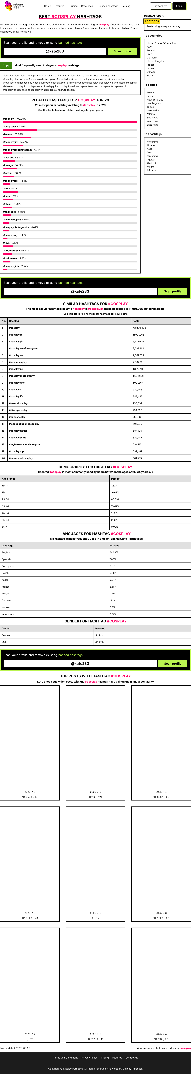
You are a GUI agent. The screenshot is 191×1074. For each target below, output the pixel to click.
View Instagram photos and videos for (164, 1048)
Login (179, 5)
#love (6, 242)
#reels (150, 152)
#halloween (10, 258)
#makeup (8, 157)
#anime (7, 134)
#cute (6, 196)
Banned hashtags (108, 5)
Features (117, 1057)
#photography (11, 250)
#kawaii (7, 172)
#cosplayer (9, 126)
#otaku (7, 204)
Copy (6, 65)
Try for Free (160, 5)
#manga (8, 165)
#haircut (151, 163)
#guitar (151, 159)
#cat (149, 148)
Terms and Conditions (65, 1057)
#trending (152, 155)
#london (151, 145)
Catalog (125, 5)
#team (150, 166)
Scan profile (122, 51)
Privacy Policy (89, 1057)
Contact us (131, 1057)
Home (47, 5)
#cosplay (8, 118)
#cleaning (152, 141)
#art (5, 188)
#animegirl (9, 211)
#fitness (151, 170)
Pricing (74, 5)
